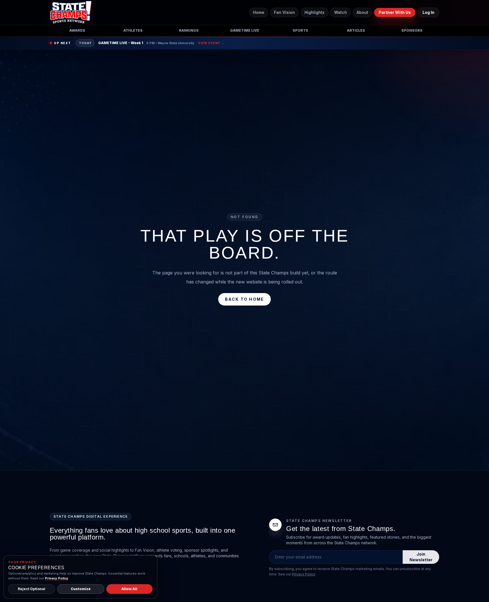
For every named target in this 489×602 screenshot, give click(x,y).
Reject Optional (31, 589)
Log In (428, 12)
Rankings (189, 30)
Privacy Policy (303, 574)
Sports (300, 30)
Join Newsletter (420, 557)
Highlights (314, 12)
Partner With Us (395, 12)
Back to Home (244, 299)
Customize (81, 589)
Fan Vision (284, 12)
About (362, 12)
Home (258, 12)
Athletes (133, 30)
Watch (340, 12)
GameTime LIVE (244, 30)
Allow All (129, 589)
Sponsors (411, 30)
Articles (356, 30)
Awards (77, 30)
